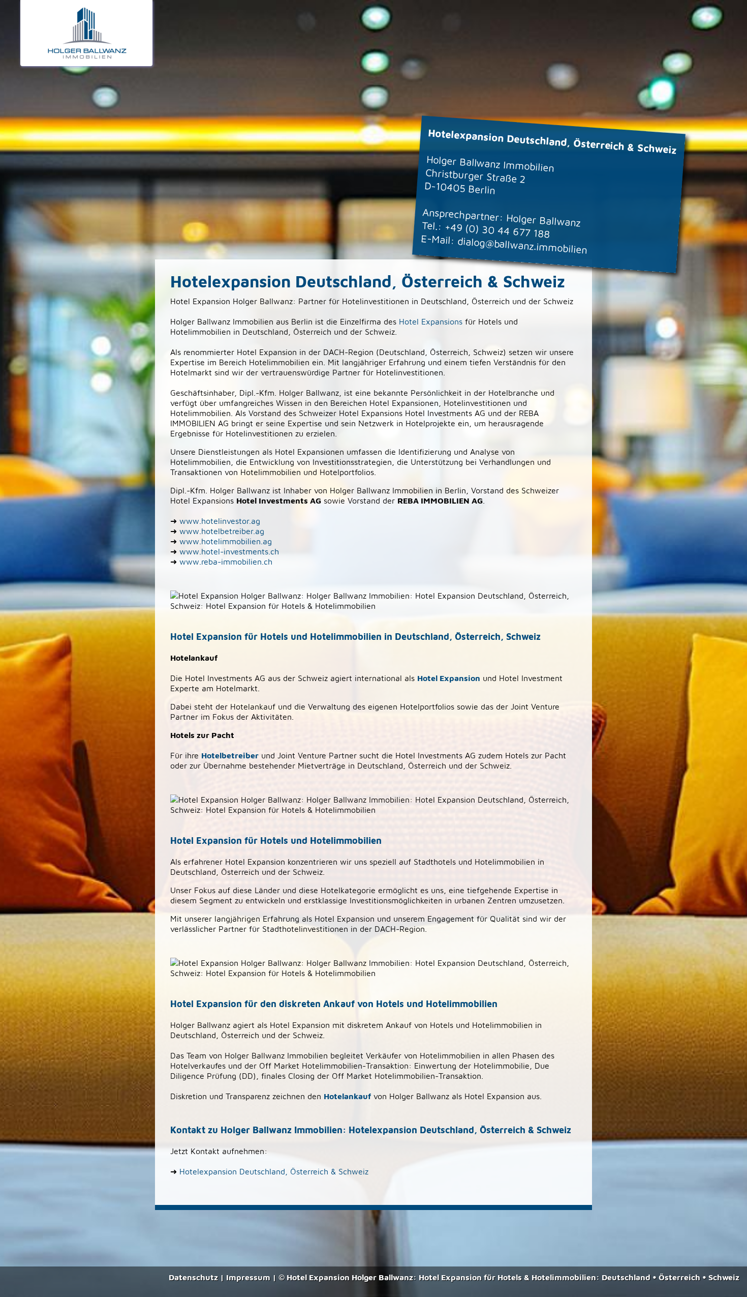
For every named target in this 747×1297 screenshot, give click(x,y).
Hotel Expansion (448, 678)
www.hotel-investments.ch (229, 551)
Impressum (248, 1277)
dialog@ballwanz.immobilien (522, 245)
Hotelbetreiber (230, 755)
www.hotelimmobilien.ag (225, 541)
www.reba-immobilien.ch (225, 561)
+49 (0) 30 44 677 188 (497, 230)
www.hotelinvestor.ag (219, 520)
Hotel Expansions (430, 321)
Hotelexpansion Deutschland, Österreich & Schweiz (273, 1171)
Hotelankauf (347, 1096)
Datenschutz (193, 1277)
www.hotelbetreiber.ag (221, 531)
